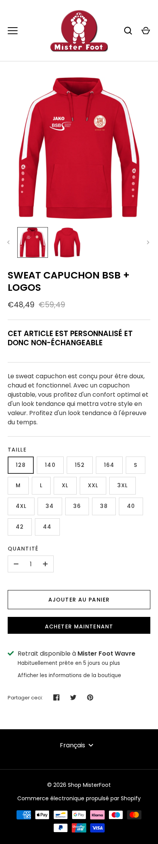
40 (131, 506)
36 (77, 506)
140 (50, 465)
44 (47, 527)
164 (109, 465)
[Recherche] (128, 30)
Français (72, 745)
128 (21, 465)
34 (50, 506)
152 (80, 465)
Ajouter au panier (79, 599)
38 (104, 506)
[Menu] (12, 30)
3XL (122, 485)
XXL (93, 485)
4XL (21, 506)
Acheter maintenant (79, 626)
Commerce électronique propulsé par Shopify (79, 798)
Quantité (23, 548)
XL (65, 485)
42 (20, 527)
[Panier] (145, 30)
